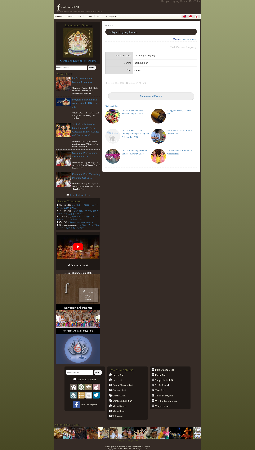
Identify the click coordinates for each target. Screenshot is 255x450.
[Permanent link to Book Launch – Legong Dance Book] (120, 438)
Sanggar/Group (112, 16)
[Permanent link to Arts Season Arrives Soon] (84, 438)
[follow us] (96, 394)
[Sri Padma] (73, 394)
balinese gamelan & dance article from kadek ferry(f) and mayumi (127, 447)
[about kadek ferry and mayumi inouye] (96, 386)
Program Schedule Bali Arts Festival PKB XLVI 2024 (85, 103)
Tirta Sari (159, 390)
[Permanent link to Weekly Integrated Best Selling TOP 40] (96, 438)
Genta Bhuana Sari (122, 385)
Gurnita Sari (119, 395)
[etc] (81, 394)
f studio (89, 16)
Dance (70, 16)
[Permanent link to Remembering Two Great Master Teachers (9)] (167, 438)
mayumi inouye (189, 39)
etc (79, 16)
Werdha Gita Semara (165, 400)
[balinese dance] (88, 386)
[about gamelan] (81, 386)
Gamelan (59, 16)
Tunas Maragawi (163, 395)
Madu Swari (119, 411)
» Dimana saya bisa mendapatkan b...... (81, 222)
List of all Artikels (80, 195)
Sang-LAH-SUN (163, 380)
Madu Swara (119, 406)
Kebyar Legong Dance (123, 32)
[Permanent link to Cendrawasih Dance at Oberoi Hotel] (132, 438)
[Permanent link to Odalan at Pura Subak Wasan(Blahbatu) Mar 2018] (191, 438)
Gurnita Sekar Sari (122, 400)
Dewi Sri (117, 380)
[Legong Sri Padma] (78, 56)
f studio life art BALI (68, 7)
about (99, 16)
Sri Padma (160, 385)
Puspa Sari (160, 374)
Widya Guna (161, 406)
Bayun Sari (118, 374)
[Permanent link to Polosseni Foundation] (179, 438)
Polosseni (117, 416)
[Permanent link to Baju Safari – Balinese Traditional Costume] (73, 438)
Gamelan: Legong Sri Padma (78, 60)
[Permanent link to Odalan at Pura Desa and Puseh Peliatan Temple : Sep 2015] (61, 438)
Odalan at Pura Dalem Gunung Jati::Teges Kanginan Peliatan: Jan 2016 (135, 133)
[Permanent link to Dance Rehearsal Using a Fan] (155, 438)
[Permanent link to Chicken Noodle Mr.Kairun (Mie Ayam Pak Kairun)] (143, 438)
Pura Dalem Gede (164, 369)
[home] (73, 386)
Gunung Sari (119, 390)
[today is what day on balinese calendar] (88, 394)
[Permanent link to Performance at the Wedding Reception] (108, 438)
